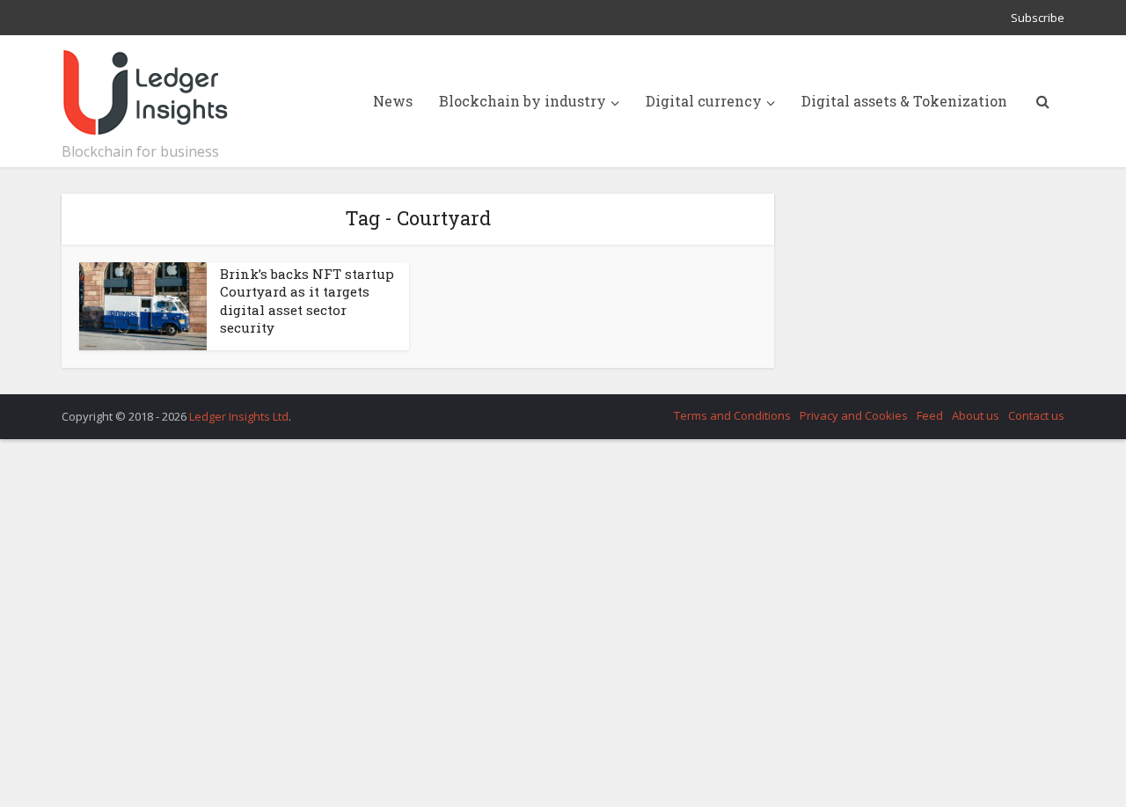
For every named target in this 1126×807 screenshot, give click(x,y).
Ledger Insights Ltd (239, 416)
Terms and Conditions (732, 415)
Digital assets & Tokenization (904, 101)
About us (975, 415)
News (393, 101)
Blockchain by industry (522, 101)
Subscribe (1037, 18)
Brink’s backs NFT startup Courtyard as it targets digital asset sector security (307, 300)
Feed (930, 415)
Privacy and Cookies (854, 415)
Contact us (1036, 415)
